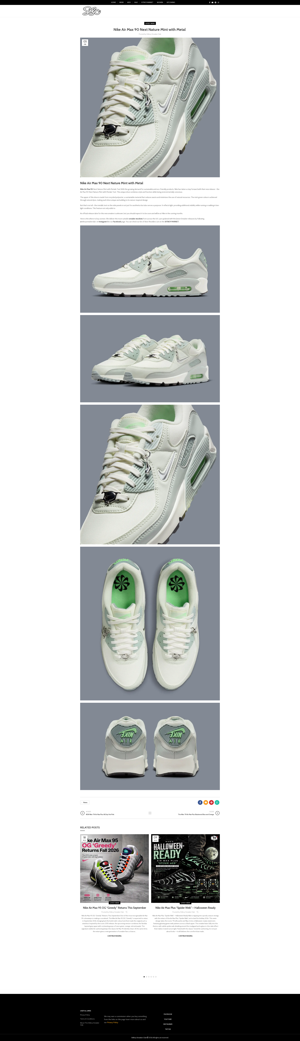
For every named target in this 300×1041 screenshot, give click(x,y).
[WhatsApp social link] (218, 2)
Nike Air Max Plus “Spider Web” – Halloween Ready (185, 907)
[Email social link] (212, 2)
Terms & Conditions (87, 1019)
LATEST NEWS (150, 23)
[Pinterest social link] (215, 2)
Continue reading (114, 936)
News (85, 802)
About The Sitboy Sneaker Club (89, 1024)
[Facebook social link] (209, 2)
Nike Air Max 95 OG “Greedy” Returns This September (114, 907)
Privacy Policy (85, 1015)
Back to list (150, 813)
